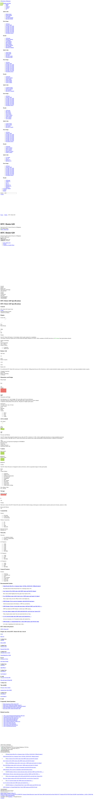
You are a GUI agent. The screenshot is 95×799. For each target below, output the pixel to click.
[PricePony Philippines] (6, 1)
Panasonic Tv (8, 186)
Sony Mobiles (8, 46)
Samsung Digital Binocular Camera (30, 794)
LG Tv (7, 182)
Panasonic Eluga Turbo (5, 649)
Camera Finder (9, 123)
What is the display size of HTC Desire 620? (12, 707)
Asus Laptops (8, 113)
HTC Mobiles (8, 42)
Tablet (7, 5)
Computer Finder (9, 87)
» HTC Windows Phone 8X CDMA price (11, 721)
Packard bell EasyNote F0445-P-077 (52, 794)
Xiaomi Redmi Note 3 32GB (6, 655)
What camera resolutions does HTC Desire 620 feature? (14, 706)
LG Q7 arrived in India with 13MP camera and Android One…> (17, 616)
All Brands (8, 38)
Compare (2, 797)
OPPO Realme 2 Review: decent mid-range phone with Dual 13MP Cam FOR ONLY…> (22, 606)
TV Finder (8, 157)
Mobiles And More (7, 3)
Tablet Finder (8, 52)
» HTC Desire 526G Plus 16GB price (11, 718)
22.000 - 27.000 (10, 27)
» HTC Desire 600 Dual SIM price (10, 720)
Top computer (8, 89)
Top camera (8, 125)
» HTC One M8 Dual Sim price (9, 726)
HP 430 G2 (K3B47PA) (17, 794)
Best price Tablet (9, 56)
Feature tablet (8, 53)
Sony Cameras (9, 150)
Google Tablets (9, 81)
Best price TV (8, 160)
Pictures (4, 243)
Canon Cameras (9, 147)
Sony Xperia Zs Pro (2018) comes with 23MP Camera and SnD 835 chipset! (19, 591)
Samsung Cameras (9, 151)
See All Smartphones (5, 750)
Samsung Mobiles (9, 39)
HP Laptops (8, 111)
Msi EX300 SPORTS (10, 795)
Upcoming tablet (9, 57)
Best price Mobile (9, 18)
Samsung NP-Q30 (64, 794)
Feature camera (9, 124)
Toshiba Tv (8, 181)
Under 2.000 (9, 25)
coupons (5, 189)
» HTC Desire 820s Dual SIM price (10, 719)
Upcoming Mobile (9, 17)
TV (6, 9)
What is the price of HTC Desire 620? (11, 703)
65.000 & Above (9, 33)
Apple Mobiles (9, 41)
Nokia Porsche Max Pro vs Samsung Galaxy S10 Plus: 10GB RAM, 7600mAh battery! (22, 586)
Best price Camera (9, 127)
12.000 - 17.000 (10, 26)
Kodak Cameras (9, 152)
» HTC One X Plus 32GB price (9, 723)
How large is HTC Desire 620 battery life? (11, 708)
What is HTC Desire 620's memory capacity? (12, 705)
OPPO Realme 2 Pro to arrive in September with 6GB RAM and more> (19, 601)
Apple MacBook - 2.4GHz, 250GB (84, 794)
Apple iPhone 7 (3, 667)
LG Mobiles (8, 40)
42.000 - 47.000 (10, 29)
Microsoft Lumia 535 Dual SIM (6, 680)
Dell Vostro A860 (41, 794)
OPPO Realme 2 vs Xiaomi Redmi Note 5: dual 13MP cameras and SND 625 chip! (21, 621)
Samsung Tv (8, 185)
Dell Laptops (8, 112)
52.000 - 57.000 (10, 30)
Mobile (7, 4)
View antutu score (6, 242)
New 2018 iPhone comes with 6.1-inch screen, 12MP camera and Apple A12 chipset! (21, 596)
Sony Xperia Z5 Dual (4, 661)
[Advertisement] (47, 205)
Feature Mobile (9, 15)
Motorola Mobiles (9, 45)
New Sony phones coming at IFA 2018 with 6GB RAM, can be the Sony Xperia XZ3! (21, 611)
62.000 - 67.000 (10, 32)
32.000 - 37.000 (10, 28)
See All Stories (4, 789)
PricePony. (10, 796)
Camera (7, 7)
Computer (8, 6)
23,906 (2, 310)
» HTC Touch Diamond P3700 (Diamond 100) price (14, 715)
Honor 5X (2, 636)
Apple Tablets (8, 79)
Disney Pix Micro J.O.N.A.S (6, 794)
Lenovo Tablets (9, 82)
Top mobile (8, 16)
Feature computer (9, 88)
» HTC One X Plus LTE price (9, 722)
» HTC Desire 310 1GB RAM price (10, 724)
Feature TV (8, 159)
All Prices (8, 23)
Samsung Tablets (9, 77)
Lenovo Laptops (9, 115)
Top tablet (8, 54)
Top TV (7, 158)
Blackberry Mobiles (10, 47)
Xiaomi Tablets (9, 80)
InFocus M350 (3, 642)
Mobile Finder (9, 14)
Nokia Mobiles (9, 44)
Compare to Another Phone (8, 245)
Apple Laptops (9, 116)
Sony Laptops (8, 117)
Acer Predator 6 (3, 673)
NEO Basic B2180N (72, 794)
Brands (4, 190)
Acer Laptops (8, 118)
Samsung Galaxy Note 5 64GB (6, 690)
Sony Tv (7, 183)
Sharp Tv (8, 187)
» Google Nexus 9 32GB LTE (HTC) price (12, 716)
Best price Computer (10, 91)
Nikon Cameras (9, 148)
